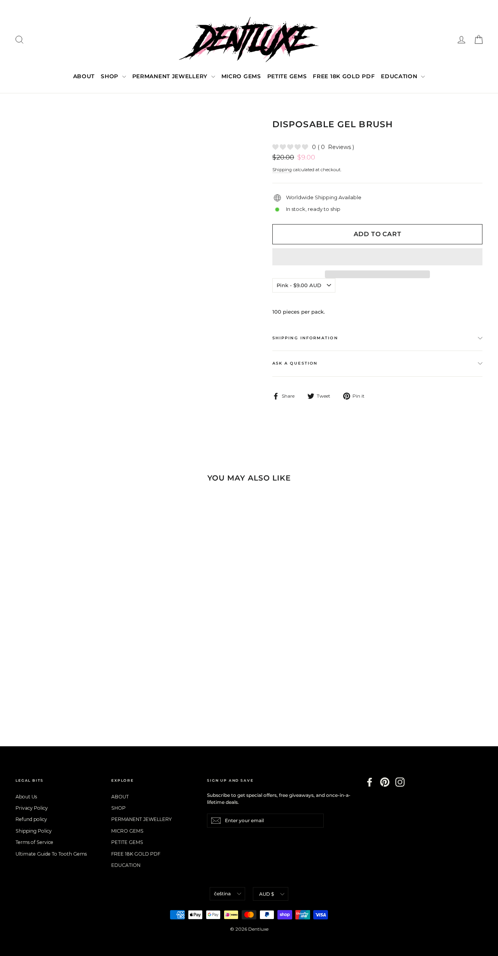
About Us (26, 797)
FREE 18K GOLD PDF (344, 76)
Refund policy (31, 819)
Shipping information (305, 337)
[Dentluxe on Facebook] (369, 782)
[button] (377, 256)
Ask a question (294, 363)
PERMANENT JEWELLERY (170, 76)
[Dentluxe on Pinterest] (384, 782)
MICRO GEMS (241, 76)
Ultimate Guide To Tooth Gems (51, 854)
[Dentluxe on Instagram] (400, 782)
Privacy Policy (32, 808)
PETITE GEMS (287, 76)
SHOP (110, 76)
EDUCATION (400, 76)
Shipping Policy (34, 831)
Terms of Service (34, 842)
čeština (222, 893)
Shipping (282, 169)
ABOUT (84, 76)
